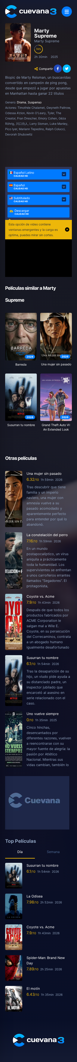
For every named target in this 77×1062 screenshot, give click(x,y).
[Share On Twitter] (67, 69)
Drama (21, 102)
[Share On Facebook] (58, 69)
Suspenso (34, 102)
